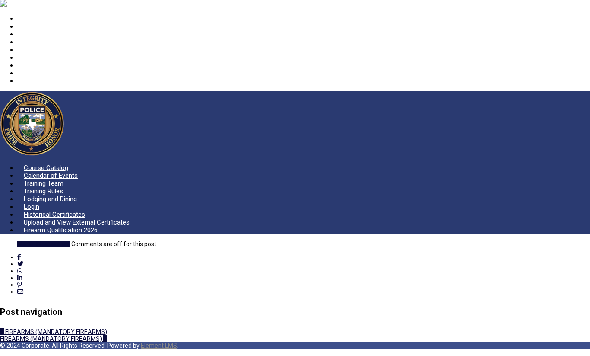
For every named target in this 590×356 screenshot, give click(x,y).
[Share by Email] (20, 291)
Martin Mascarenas (43, 244)
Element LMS (159, 345)
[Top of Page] (2, 352)
